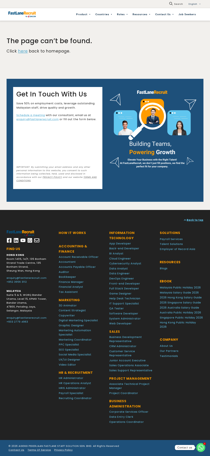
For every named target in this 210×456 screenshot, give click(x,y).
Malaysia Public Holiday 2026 (180, 287)
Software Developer (123, 313)
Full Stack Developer (124, 288)
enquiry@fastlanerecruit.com (37, 119)
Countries (102, 14)
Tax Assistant (68, 292)
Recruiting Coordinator (75, 398)
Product (81, 14)
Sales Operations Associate (129, 365)
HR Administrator (71, 378)
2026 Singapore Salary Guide (180, 302)
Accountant (67, 262)
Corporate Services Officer (128, 412)
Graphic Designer (71, 325)
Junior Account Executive (127, 360)
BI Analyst (116, 253)
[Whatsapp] (200, 447)
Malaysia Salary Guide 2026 (179, 292)
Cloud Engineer (120, 258)
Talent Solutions (171, 244)
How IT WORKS (72, 233)
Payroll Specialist (71, 393)
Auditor (64, 272)
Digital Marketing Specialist (78, 320)
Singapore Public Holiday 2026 (181, 317)
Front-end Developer (124, 283)
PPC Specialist (69, 344)
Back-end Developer (124, 248)
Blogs (164, 268)
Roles (121, 14)
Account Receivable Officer (79, 257)
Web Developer (120, 323)
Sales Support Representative (130, 370)
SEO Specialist (69, 350)
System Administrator (125, 318)
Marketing (69, 300)
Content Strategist (72, 310)
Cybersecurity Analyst (125, 263)
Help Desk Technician (124, 298)
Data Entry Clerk (121, 417)
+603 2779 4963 (17, 321)
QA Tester (116, 308)
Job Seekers (187, 14)
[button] (176, 4)
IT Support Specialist (124, 303)
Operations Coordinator (126, 422)
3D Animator (68, 305)
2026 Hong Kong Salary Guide (181, 297)
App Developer (120, 243)
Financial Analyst (71, 287)
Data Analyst (118, 268)
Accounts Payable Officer (77, 267)
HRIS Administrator (72, 388)
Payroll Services (171, 239)
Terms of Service (39, 450)
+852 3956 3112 (17, 282)
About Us (166, 346)
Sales (114, 331)
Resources (140, 14)
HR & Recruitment (76, 372)
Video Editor (67, 365)
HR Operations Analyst (75, 383)
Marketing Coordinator (75, 340)
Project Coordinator (123, 393)
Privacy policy (63, 450)
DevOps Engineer (121, 278)
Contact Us (163, 14)
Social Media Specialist (75, 354)
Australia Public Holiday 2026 (180, 312)
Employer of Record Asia (177, 249)
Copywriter (67, 315)
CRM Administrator (122, 346)
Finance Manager (71, 282)
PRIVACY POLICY (52, 177)
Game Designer (120, 293)
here (23, 51)
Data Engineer (119, 273)
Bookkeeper (67, 277)
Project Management (130, 378)
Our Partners (169, 351)
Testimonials (169, 356)
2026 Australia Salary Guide (179, 308)
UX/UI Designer (69, 359)
